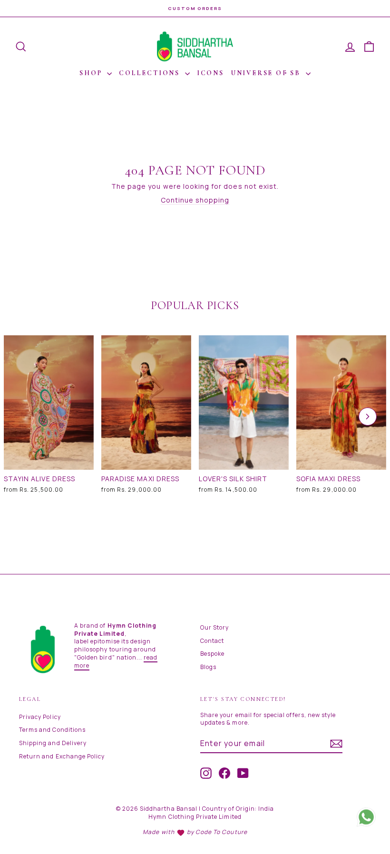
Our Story (214, 627)
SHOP (92, 73)
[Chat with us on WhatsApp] (366, 820)
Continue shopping (195, 199)
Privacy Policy (40, 717)
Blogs (208, 667)
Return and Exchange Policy (62, 756)
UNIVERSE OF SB (267, 73)
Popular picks (195, 305)
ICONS (210, 73)
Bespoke (212, 654)
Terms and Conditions (52, 730)
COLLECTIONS (151, 73)
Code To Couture (221, 832)
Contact (212, 641)
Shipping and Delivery (53, 743)
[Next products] (368, 417)
